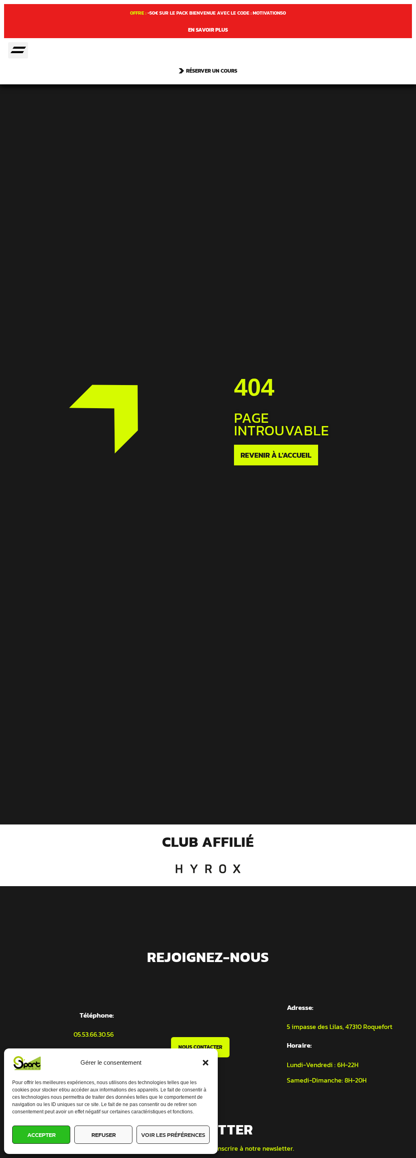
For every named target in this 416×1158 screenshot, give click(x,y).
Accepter (41, 1134)
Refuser (103, 1134)
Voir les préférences (173, 1134)
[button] (206, 1063)
